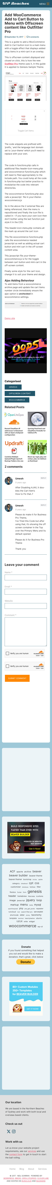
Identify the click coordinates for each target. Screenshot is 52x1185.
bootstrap (27, 879)
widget (32, 921)
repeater (39, 908)
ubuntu (39, 918)
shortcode (14, 915)
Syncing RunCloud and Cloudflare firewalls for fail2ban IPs (37, 430)
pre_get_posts (30, 909)
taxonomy (36, 914)
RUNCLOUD (26, 1181)
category (16, 883)
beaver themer (15, 879)
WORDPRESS (8, 1178)
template (13, 918)
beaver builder (18, 875)
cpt (31, 883)
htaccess (31, 896)
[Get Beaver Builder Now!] (26, 837)
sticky (28, 915)
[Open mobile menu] (48, 4)
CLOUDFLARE (43, 1178)
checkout (24, 883)
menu (24, 904)
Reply (43, 478)
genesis (13, 387)
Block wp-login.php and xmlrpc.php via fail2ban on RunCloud (37, 459)
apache (20, 872)
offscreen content (20, 393)
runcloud (12, 912)
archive (27, 871)
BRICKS (18, 1178)
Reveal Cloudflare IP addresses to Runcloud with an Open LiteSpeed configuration (14, 431)
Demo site (10, 318)
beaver (37, 871)
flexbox (13, 892)
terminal (21, 918)
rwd (18, 912)
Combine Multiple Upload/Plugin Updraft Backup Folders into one (14, 459)
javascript (21, 900)
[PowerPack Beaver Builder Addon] (26, 998)
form (24, 892)
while (26, 921)
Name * (8, 572)
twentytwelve (30, 918)
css (37, 883)
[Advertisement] (26, 711)
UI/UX (19, 921)
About (31, 1169)
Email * (8, 586)
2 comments (33, 37)
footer (19, 892)
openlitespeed (13, 909)
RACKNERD (40, 1181)
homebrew (22, 896)
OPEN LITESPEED (29, 1178)
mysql (37, 904)
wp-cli (40, 926)
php (21, 908)
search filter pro (27, 912)
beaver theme (35, 875)
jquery (30, 900)
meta (31, 905)
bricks (35, 879)
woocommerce (17, 400)
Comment (10, 615)
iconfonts (39, 896)
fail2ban (32, 887)
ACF (12, 871)
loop (39, 900)
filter (39, 887)
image (12, 900)
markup (14, 904)
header (12, 896)
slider (22, 915)
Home (12, 1169)
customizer (16, 887)
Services (42, 1169)
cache (40, 879)
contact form (15, 1154)
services (32, 1151)
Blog (21, 1169)
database (25, 887)
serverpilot (38, 912)
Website (9, 600)
